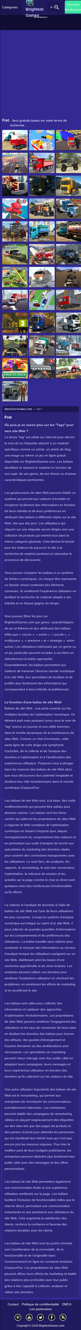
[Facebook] (52, 1317)
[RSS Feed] (63, 1317)
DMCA (66, 1304)
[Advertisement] (41, 24)
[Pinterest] (18, 1317)
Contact (13, 1304)
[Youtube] (29, 1317)
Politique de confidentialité (40, 1304)
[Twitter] (40, 1317)
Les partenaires (40, 1309)
